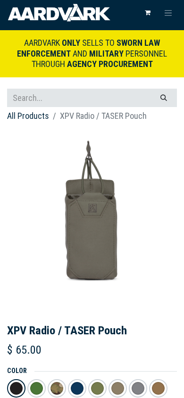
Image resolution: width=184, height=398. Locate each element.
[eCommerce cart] (148, 13)
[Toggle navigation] (168, 13)
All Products (28, 116)
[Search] (164, 98)
